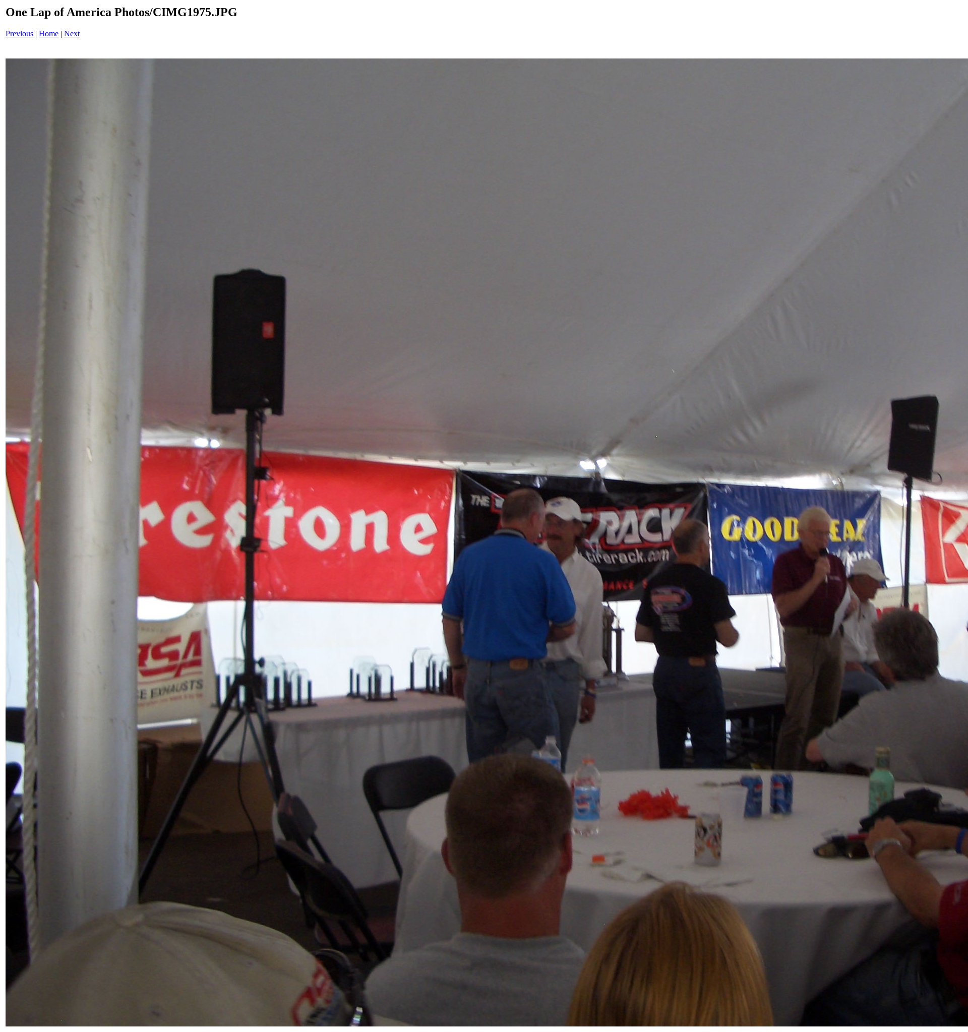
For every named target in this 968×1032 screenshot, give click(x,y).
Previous (19, 33)
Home (48, 33)
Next (72, 33)
